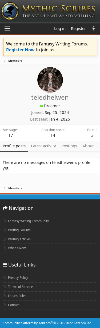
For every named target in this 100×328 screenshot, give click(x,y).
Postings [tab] (69, 145)
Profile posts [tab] (14, 145)
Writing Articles (19, 239)
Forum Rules (16, 296)
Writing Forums (19, 230)
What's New (16, 248)
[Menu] (7, 28)
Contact (13, 305)
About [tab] (88, 145)
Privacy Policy (17, 277)
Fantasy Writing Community (28, 221)
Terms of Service (20, 286)
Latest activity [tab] (43, 145)
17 (10, 135)
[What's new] (94, 28)
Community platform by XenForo (47, 323)
